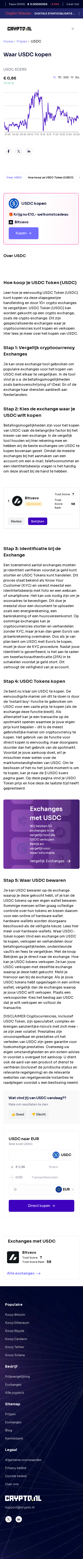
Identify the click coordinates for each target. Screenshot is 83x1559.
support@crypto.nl (19, 1507)
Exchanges (13, 1385)
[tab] (14, 177)
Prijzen (22, 41)
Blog (8, 1430)
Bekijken (37, 521)
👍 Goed (17, 1114)
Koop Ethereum (17, 1323)
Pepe (26, 4)
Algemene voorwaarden (23, 1460)
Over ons (12, 1484)
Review (16, 521)
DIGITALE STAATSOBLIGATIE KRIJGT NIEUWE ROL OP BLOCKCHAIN (55, 13)
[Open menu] (73, 28)
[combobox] (65, 1189)
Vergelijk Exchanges (47, 861)
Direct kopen (39, 1205)
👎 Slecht (39, 1114)
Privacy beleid (15, 1468)
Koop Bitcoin (15, 1315)
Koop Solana (15, 1355)
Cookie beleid (15, 1476)
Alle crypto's (14, 1393)
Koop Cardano (16, 1339)
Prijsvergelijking (17, 1376)
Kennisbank (14, 1438)
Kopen (21, 233)
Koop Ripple (14, 1331)
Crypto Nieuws (18, 13)
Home (8, 41)
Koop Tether (14, 1347)
